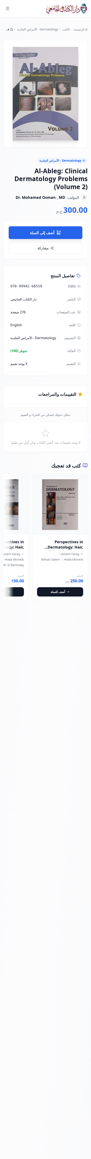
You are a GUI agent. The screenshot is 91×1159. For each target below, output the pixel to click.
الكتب (66, 29)
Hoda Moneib (73, 559)
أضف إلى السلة (42, 232)
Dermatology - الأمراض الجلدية (37, 29)
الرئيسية (79, 29)
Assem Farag (70, 554)
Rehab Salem (50, 559)
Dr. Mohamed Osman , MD (40, 197)
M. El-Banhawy (13, 565)
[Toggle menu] (7, 8)
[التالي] (6, 539)
